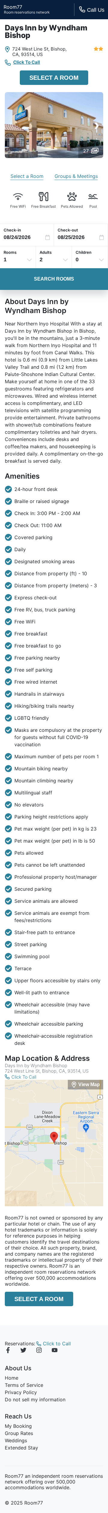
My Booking (18, 1426)
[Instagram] (39, 1351)
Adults (46, 252)
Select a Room (54, 77)
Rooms (10, 252)
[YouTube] (55, 1351)
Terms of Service (24, 1385)
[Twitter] (23, 1351)
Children (84, 252)
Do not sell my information (35, 1399)
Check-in (12, 230)
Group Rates (19, 1433)
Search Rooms (54, 278)
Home (11, 1378)
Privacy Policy (21, 1392)
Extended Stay (21, 1448)
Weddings (16, 1440)
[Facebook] (8, 1351)
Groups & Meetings (76, 176)
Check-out (68, 230)
